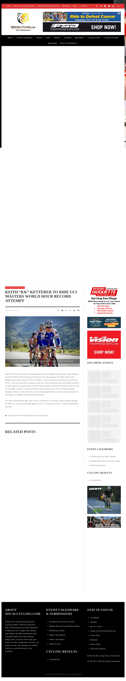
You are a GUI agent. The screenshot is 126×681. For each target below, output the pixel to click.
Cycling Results (95, 480)
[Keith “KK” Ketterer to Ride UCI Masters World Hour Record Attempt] (42, 341)
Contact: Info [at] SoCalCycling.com (103, 631)
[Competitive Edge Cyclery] (104, 500)
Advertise (93, 622)
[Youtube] (113, 6)
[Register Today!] (104, 322)
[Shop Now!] (104, 344)
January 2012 (12, 415)
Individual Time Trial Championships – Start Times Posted (39, 226)
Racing (14, 287)
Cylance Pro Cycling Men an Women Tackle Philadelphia (39, 79)
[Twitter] (109, 6)
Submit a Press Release (57, 635)
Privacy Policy (95, 644)
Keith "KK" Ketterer (22, 415)
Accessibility (94, 618)
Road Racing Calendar (98, 465)
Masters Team (32, 415)
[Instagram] (105, 6)
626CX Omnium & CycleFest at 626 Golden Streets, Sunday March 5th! (45, 138)
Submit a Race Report (56, 639)
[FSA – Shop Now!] (82, 27)
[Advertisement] (105, 545)
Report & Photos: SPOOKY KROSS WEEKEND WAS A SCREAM (37, 167)
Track (21, 287)
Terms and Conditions (97, 649)
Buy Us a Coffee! (96, 626)
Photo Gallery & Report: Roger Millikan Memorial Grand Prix (42, 50)
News (8, 287)
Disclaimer (94, 640)
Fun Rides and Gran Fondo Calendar (103, 456)
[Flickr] (101, 6)
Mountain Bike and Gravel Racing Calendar (105, 461)
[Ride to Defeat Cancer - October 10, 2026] (82, 16)
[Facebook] (97, 6)
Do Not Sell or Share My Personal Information (103, 661)
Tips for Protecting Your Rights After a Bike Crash (35, 109)
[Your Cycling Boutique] (104, 522)
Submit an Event (55, 644)
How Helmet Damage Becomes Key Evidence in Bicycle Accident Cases (46, 255)
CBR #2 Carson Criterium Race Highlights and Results (37, 197)
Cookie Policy (95, 635)
